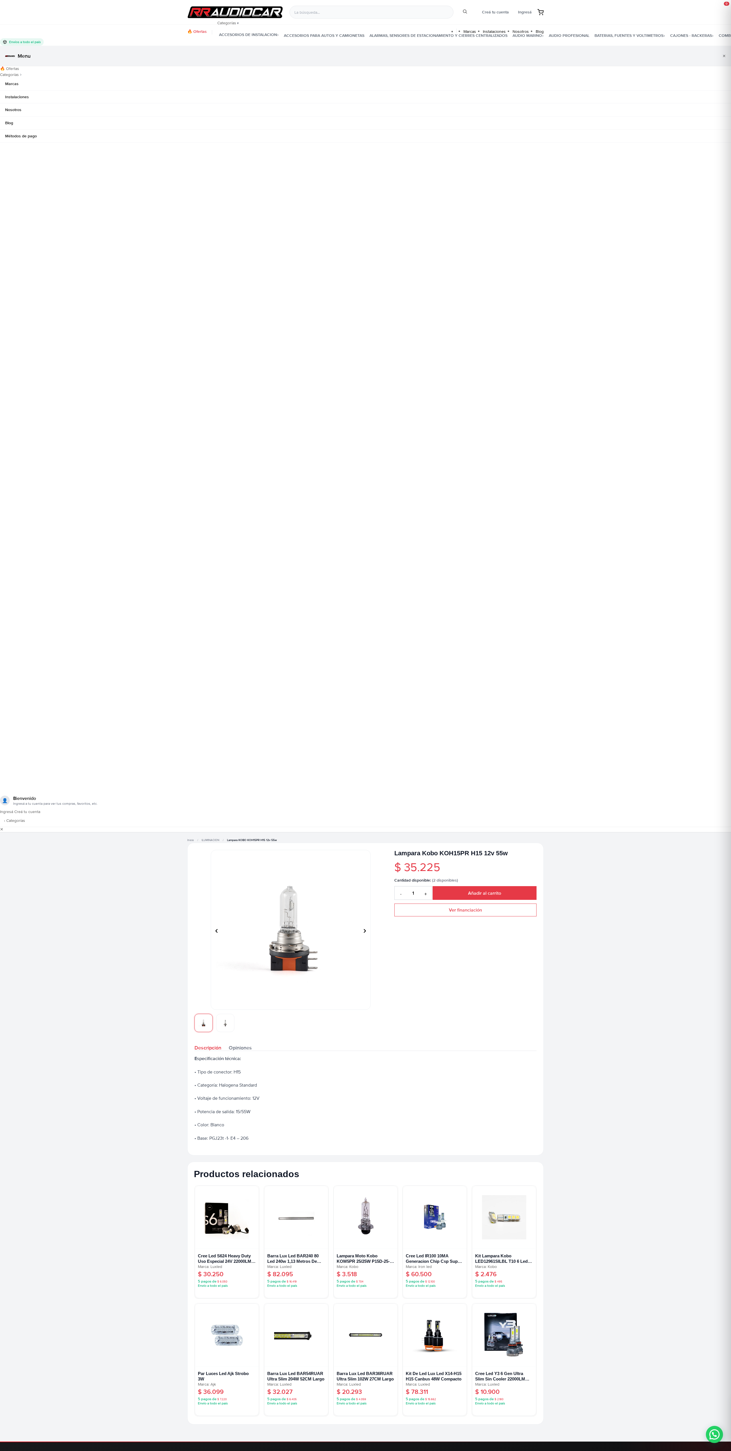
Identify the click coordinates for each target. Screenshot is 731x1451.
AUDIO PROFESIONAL (569, 35)
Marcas (12, 84)
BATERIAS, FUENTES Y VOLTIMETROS (629, 35)
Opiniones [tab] (240, 1047)
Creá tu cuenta (495, 12)
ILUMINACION (210, 840)
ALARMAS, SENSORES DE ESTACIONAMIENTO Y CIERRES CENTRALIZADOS (438, 35)
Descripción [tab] (207, 1047)
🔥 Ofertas (197, 31)
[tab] (203, 1023)
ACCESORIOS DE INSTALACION (248, 34)
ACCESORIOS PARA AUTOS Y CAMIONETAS (324, 35)
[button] (714, 1434)
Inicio (190, 840)
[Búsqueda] (464, 12)
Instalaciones (17, 97)
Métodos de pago (21, 136)
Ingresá (525, 12)
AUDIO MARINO (527, 35)
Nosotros (13, 110)
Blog (9, 123)
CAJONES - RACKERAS (691, 35)
